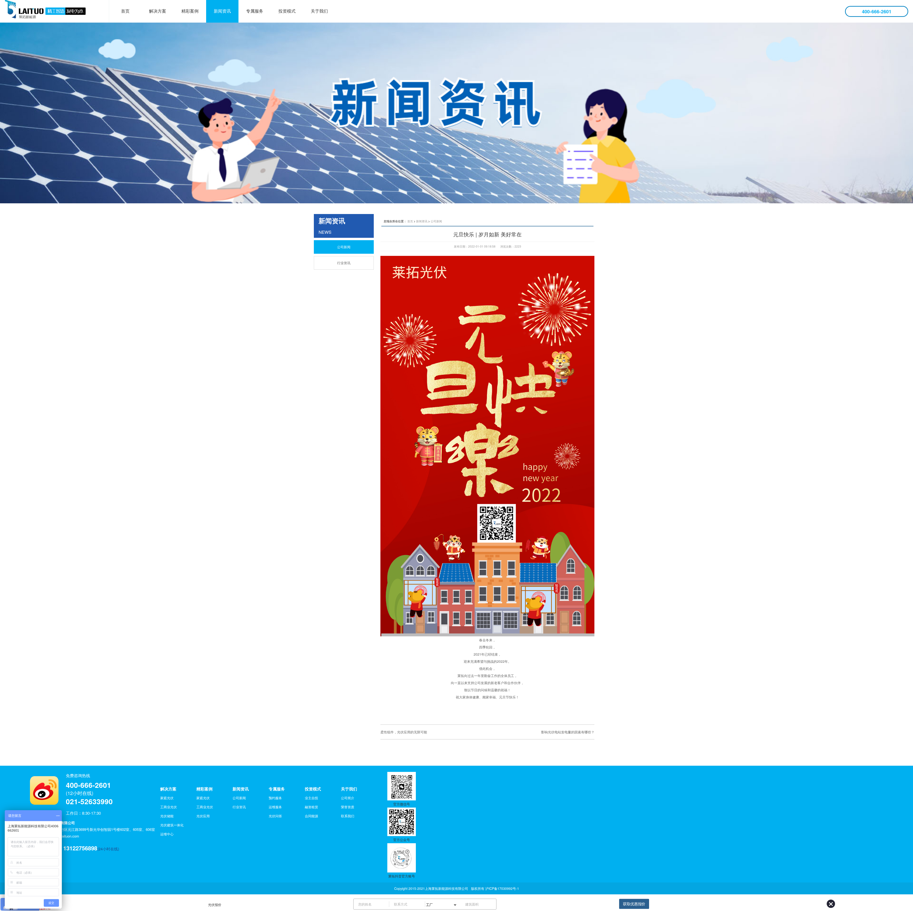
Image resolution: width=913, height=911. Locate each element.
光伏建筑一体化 (172, 825)
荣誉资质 (347, 806)
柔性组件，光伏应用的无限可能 (403, 732)
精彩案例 (190, 11)
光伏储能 (167, 816)
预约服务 (275, 797)
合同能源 (311, 816)
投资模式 (287, 11)
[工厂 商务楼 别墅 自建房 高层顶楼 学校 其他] (443, 904)
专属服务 (254, 11)
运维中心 (167, 834)
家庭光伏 (167, 797)
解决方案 (157, 11)
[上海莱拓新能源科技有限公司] (51, 11)
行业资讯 (343, 262)
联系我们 (347, 816)
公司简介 (347, 797)
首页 (125, 11)
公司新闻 (343, 246)
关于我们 (319, 11)
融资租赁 (311, 806)
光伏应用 (203, 816)
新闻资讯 (222, 11)
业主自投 (311, 797)
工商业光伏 (168, 806)
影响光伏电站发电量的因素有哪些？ (567, 732)
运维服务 (275, 806)
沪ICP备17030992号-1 (502, 888)
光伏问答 (275, 816)
